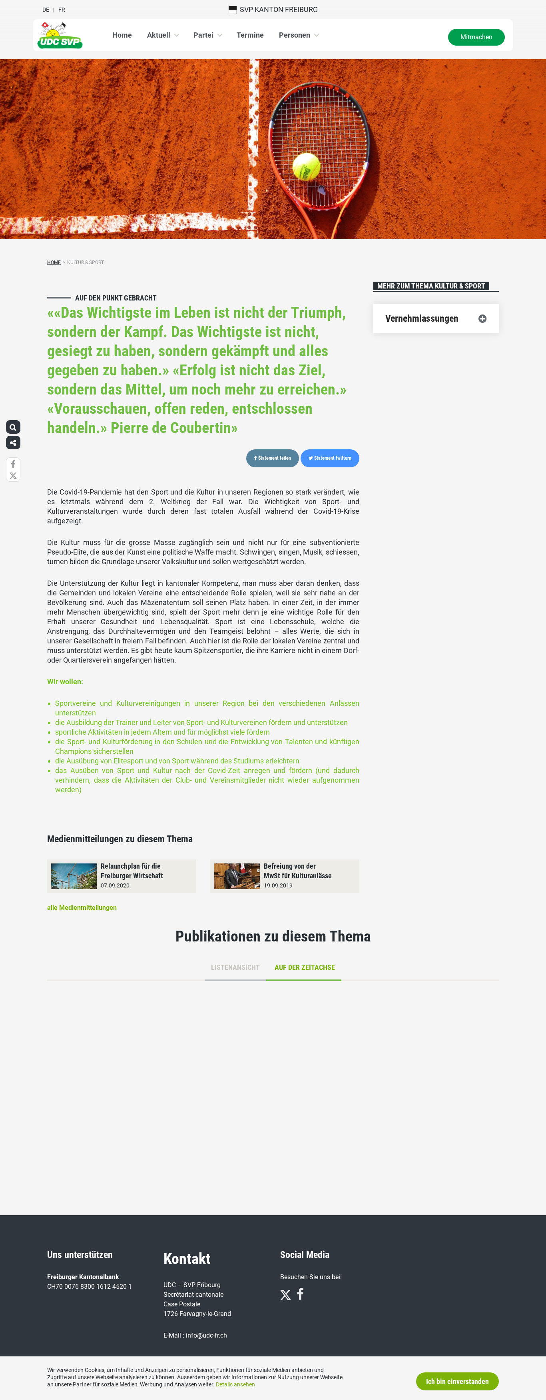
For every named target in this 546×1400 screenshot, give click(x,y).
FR (61, 9)
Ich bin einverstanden (457, 1381)
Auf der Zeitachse (305, 967)
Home (122, 35)
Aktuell (158, 35)
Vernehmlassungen (421, 318)
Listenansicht (235, 967)
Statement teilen (274, 458)
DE (45, 9)
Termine (250, 35)
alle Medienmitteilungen (82, 907)
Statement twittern (332, 458)
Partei (203, 35)
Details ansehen (235, 1384)
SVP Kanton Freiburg (277, 9)
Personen (294, 35)
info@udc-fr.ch (206, 1335)
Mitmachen (476, 37)
